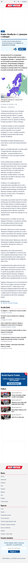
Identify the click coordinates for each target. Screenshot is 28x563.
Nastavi (21, 49)
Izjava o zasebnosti (5, 527)
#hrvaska (5, 303)
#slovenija (10, 303)
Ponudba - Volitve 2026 (6, 534)
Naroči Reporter (15, 384)
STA (3, 104)
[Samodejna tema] (14, 1)
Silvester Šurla (4, 327)
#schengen (15, 303)
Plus (2, 495)
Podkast (3, 498)
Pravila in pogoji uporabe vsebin (8, 521)
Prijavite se (13, 552)
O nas (2, 509)
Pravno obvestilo (5, 518)
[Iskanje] (18, 1)
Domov (2, 476)
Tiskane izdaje (4, 501)
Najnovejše (3, 479)
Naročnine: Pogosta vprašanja (8, 524)
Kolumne (3, 489)
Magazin (3, 492)
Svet (3, 31)
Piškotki (3, 531)
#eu (1, 303)
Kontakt (3, 512)
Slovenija (3, 482)
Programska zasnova (6, 515)
